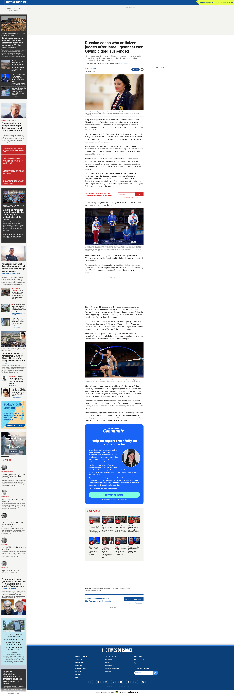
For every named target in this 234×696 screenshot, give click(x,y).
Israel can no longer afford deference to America (10, 571)
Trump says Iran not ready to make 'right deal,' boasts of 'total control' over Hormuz (13, 171)
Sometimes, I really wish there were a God (12, 500)
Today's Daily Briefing (13, 406)
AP (87, 69)
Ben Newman (4, 544)
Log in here (139, 602)
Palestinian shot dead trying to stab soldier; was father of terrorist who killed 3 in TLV (19, 308)
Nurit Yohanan (21, 83)
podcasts (78, 674)
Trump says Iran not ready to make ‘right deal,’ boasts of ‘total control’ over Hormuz (11, 127)
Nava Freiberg (12, 385)
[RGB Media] (118, 692)
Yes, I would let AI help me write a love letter (13, 548)
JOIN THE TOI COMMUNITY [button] (134, 599)
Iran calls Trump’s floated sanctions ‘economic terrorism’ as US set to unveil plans (120, 528)
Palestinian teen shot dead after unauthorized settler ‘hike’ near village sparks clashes (13, 267)
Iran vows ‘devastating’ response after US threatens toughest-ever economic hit (12, 676)
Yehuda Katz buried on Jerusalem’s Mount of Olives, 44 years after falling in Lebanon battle (13, 357)
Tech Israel (78, 665)
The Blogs (78, 671)
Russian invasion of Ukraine (93, 590)
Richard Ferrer (5, 496)
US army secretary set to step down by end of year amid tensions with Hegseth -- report (13, 181)
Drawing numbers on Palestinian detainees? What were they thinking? (13, 476)
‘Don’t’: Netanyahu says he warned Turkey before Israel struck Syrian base (133, 550)
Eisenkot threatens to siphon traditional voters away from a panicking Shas (120, 550)
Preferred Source (122, 63)
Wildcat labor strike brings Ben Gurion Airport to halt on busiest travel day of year (133, 528)
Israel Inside (79, 662)
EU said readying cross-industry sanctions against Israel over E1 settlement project (94, 528)
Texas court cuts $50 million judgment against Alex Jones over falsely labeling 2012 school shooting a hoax (13, 161)
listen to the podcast (16, 425)
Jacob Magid (6, 47)
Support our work (114, 495)
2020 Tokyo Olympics (117, 588)
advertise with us (109, 665)
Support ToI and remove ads (224, 2)
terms (137, 197)
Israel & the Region (97, 588)
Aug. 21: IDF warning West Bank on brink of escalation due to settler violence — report (18, 295)
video (77, 677)
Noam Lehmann (15, 84)
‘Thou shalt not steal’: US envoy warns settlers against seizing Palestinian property (93, 550)
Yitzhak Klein (4, 567)
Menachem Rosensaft (7, 471)
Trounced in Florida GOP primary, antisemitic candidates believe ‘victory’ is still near (107, 552)
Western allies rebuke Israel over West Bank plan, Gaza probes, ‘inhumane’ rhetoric (19, 91)
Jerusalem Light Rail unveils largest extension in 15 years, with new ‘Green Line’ (13, 644)
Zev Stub (14, 652)
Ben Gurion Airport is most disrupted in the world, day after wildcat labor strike (107, 528)
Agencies (13, 47)
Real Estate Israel (80, 668)
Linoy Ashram (106, 588)
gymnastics (127, 588)
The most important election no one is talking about (12, 523)
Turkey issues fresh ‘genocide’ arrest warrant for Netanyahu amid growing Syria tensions (13, 582)
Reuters (15, 83)
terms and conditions (110, 656)
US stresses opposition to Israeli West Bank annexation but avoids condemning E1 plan (12, 41)
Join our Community (207, 2)
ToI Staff (93, 69)
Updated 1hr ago (12, 120)
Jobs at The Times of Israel (112, 668)
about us (107, 662)
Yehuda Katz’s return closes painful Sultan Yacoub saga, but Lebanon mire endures (16, 380)
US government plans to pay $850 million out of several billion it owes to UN (13, 150)
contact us (108, 671)
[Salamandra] (133, 692)
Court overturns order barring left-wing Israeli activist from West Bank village (18, 321)
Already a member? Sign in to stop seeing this (114, 499)
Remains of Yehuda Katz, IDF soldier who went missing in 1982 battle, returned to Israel (19, 392)
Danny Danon (4, 519)
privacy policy (108, 659)
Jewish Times (79, 659)
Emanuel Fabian (16, 273)
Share (136, 69)
